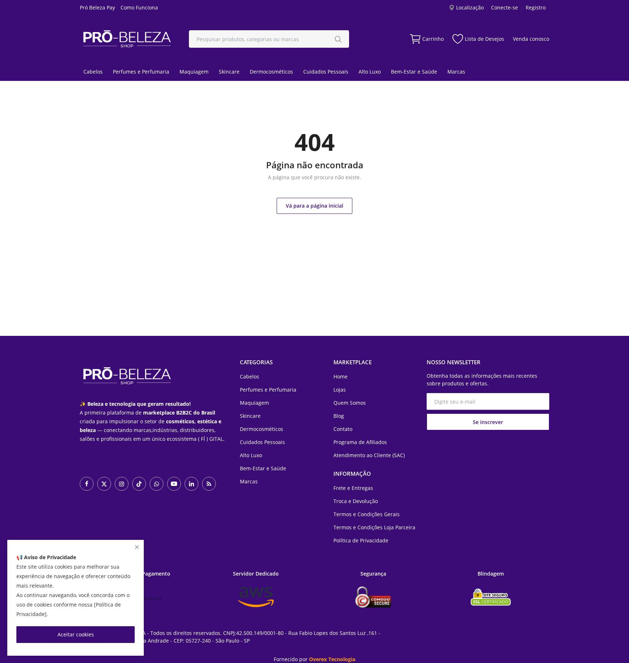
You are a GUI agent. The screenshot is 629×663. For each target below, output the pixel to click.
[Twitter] (104, 484)
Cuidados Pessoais (325, 71)
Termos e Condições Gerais (366, 514)
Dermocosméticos (271, 71)
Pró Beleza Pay (97, 7)
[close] (137, 547)
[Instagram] (121, 484)
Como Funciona (139, 7)
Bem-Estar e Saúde (414, 71)
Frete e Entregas (353, 487)
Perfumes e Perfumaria (141, 71)
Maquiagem (194, 71)
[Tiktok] (139, 484)
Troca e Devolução (355, 501)
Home (340, 376)
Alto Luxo (370, 71)
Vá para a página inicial (314, 205)
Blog (338, 415)
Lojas (339, 389)
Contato (342, 428)
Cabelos (93, 71)
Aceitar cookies (76, 634)
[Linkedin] (191, 484)
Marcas (456, 71)
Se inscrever (488, 422)
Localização (469, 7)
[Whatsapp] (156, 484)
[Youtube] (174, 484)
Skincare (229, 71)
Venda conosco (531, 38)
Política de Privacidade (360, 540)
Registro (536, 7)
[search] (338, 39)
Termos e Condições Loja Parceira (374, 527)
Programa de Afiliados (360, 442)
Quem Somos (349, 402)
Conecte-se (504, 7)
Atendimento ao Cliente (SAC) (369, 455)
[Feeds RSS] (209, 484)
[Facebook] (87, 484)
